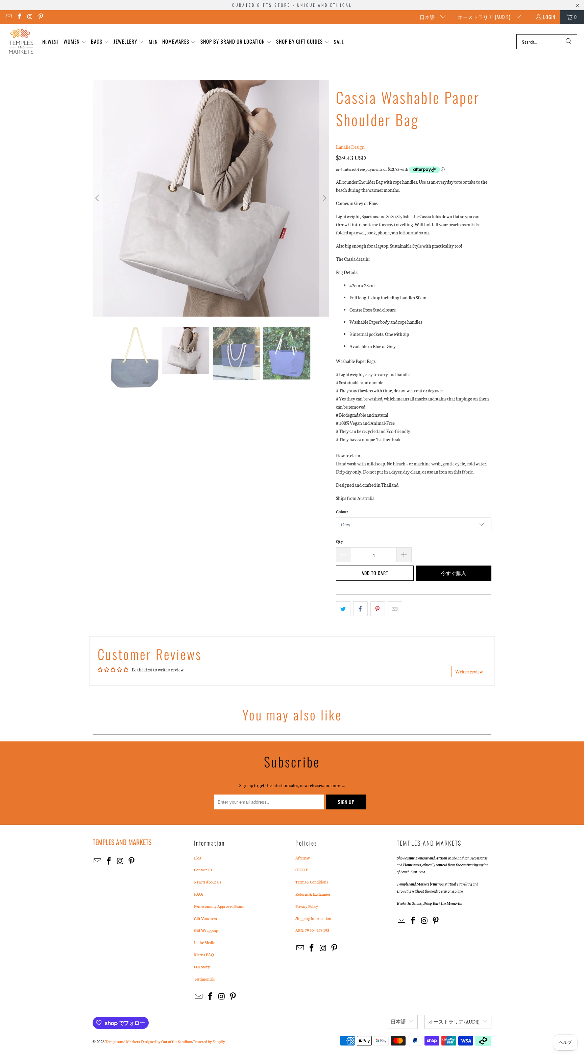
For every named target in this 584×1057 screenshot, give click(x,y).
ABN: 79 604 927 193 (312, 930)
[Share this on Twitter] (343, 608)
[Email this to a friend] (395, 608)
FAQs (198, 894)
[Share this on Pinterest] (377, 608)
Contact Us (203, 869)
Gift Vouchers (205, 918)
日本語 (428, 16)
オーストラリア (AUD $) (485, 16)
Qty (339, 541)
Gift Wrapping (206, 930)
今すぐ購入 (453, 572)
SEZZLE (301, 869)
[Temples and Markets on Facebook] (19, 16)
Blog (197, 857)
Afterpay (302, 857)
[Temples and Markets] (21, 41)
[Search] (568, 41)
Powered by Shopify (209, 1041)
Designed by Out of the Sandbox (166, 1041)
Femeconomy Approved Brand (219, 906)
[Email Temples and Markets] (8, 16)
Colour (342, 511)
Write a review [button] (469, 671)
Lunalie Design (350, 147)
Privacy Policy (306, 906)
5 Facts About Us (207, 881)
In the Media (204, 942)
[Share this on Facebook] (360, 608)
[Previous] (97, 198)
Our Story (202, 966)
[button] (75, 41)
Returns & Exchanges (312, 894)
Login (549, 16)
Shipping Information (313, 918)
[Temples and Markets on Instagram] (29, 16)
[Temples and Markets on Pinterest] (40, 16)
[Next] (324, 198)
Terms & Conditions (311, 881)
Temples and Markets (122, 1041)
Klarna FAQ (204, 954)
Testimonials (204, 979)
